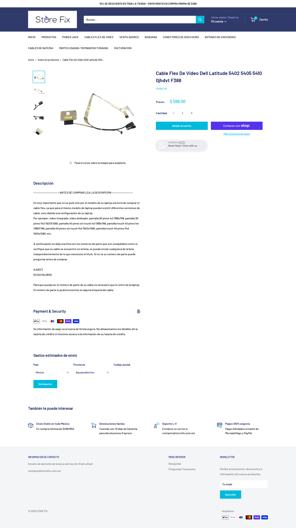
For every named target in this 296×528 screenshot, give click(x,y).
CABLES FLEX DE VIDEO (98, 37)
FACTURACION (123, 48)
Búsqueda (175, 463)
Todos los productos (48, 59)
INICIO (31, 37)
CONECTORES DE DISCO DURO (181, 37)
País (36, 364)
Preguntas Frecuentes (182, 469)
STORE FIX (161, 88)
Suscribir (230, 494)
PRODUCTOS (48, 37)
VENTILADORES (129, 37)
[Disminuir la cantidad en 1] (173, 113)
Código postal (122, 364)
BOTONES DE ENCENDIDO (220, 37)
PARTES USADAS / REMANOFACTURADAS (83, 48)
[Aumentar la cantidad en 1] (191, 113)
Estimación (45, 384)
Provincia (79, 364)
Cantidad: (162, 113)
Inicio (31, 59)
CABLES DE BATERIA (40, 48)
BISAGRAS (151, 37)
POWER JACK (70, 37)
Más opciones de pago (237, 133)
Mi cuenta (217, 21)
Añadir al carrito (181, 125)
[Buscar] (200, 19)
